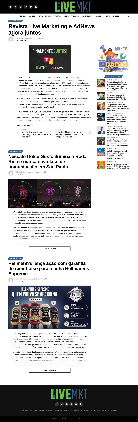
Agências (22, 16)
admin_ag (20, 174)
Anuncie (98, 16)
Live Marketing (22, 40)
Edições (116, 16)
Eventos (58, 16)
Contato (107, 16)
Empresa (48, 16)
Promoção (75, 16)
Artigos (32, 16)
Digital (40, 16)
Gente (66, 16)
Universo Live (87, 16)
